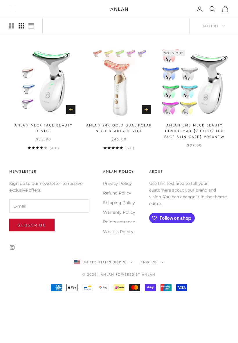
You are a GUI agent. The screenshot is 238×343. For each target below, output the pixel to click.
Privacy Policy (117, 183)
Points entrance (119, 221)
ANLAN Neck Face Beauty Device (44, 128)
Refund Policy (117, 193)
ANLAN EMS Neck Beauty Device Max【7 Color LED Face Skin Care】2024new (194, 131)
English (149, 262)
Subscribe (32, 225)
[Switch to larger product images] (11, 26)
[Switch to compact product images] (31, 26)
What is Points (118, 231)
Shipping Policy (119, 202)
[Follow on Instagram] (12, 247)
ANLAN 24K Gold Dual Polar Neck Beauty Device (119, 128)
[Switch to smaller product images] (21, 26)
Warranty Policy (119, 212)
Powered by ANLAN (136, 274)
